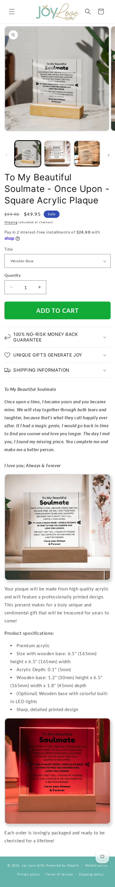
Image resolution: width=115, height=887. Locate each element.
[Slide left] (6, 155)
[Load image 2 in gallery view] (57, 153)
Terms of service (59, 874)
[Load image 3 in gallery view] (87, 153)
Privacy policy (28, 874)
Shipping (10, 222)
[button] (11, 11)
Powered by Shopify (62, 865)
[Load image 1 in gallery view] (27, 153)
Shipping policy (91, 874)
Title (8, 249)
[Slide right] (108, 155)
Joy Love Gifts (33, 865)
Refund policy (96, 865)
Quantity (12, 275)
